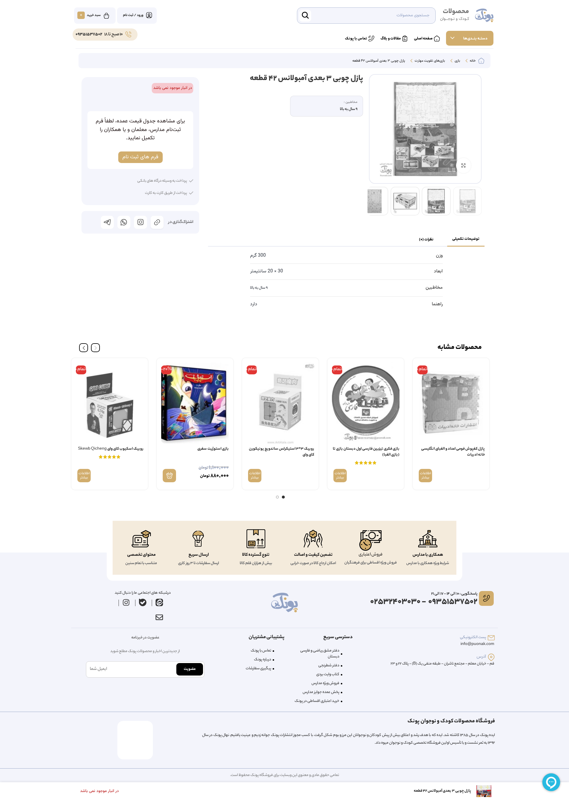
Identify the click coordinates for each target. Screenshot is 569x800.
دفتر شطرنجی (328, 665)
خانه (472, 61)
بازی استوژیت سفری (213, 449)
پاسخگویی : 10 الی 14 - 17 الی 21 (454, 594)
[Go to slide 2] (277, 497)
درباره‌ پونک (262, 660)
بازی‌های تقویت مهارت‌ (429, 61)
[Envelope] (159, 617)
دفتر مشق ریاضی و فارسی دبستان (319, 654)
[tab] (466, 239)
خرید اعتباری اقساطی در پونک (317, 701)
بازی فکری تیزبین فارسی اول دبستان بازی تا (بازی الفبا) (366, 452)
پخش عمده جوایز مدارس (321, 692)
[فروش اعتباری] (370, 540)
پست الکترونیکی (473, 637)
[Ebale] (142, 602)
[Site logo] (484, 15)
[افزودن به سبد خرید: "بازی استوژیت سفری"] (169, 475)
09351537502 (89, 34)
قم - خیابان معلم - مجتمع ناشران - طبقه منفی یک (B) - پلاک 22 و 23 (442, 664)
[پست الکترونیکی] (491, 637)
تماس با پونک (261, 651)
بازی (457, 61)
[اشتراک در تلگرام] (107, 222)
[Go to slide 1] (283, 497)
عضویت (190, 669)
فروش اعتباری (371, 554)
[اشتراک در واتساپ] (123, 222)
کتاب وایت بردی (327, 674)
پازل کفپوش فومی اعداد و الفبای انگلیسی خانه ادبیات (453, 452)
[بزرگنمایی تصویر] (463, 165)
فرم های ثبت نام (140, 157)
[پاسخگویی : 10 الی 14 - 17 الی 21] (486, 598)
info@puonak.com (477, 644)
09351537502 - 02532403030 (423, 602)
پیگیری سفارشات (258, 668)
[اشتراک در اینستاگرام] (140, 222)
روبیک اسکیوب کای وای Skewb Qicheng (110, 449)
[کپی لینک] (157, 222)
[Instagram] (126, 602)
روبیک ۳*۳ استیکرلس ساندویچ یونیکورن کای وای (281, 452)
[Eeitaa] (159, 602)
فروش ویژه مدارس (325, 683)
